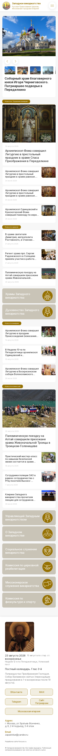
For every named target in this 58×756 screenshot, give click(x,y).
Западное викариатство (26, 3)
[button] (7, 61)
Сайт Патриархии (41, 702)
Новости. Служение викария (16, 101)
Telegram (16, 701)
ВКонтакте (16, 692)
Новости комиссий (12, 386)
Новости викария (12, 323)
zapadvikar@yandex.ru (16, 734)
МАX (41, 692)
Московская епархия (29, 711)
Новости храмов (11, 227)
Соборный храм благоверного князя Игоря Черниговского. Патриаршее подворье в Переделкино (28, 84)
